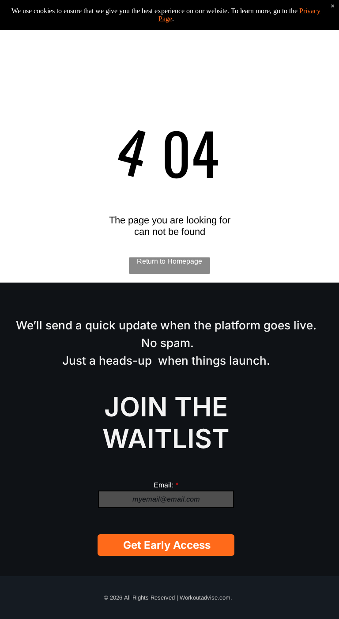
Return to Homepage (169, 261)
